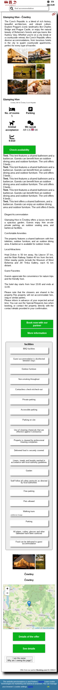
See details (29, 648)
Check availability (19, 150)
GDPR (30, 687)
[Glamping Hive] (17, 56)
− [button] (7, 593)
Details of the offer (29, 636)
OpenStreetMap (48, 628)
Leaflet (37, 628)
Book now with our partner (37, 324)
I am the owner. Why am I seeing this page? (19, 659)
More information (37, 333)
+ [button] (7, 588)
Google (41, 682)
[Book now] (54, 14)
